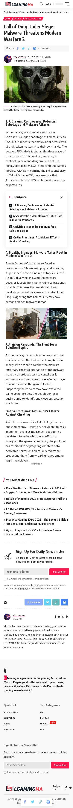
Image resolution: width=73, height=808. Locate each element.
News (18, 19)
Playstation (33, 19)
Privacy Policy (24, 588)
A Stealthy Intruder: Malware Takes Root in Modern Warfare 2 (36, 218)
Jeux (8, 19)
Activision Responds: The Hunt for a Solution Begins (32, 228)
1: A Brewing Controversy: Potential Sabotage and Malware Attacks (32, 207)
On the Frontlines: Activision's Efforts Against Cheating (34, 239)
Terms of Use (36, 585)
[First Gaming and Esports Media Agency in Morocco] (21, 4)
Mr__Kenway (19, 56)
